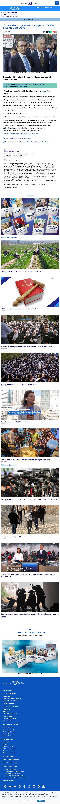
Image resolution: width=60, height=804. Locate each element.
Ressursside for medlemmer (10, 751)
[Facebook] (5, 786)
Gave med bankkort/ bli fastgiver (15, 771)
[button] (47, 32)
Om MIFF (5, 744)
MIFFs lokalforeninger (9, 746)
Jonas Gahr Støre (43, 142)
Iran (41, 120)
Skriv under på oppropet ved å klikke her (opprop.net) (21, 134)
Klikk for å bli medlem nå (45, 8)
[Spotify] (34, 786)
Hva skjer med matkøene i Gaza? (13, 537)
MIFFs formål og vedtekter (10, 748)
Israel (44, 91)
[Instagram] (20, 786)
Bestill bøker (30, 196)
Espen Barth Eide (32, 142)
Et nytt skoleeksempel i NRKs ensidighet (15, 422)
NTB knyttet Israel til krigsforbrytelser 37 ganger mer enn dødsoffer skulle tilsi (29, 499)
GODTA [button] (41, 800)
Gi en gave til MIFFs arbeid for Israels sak (30, 632)
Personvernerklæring (9, 753)
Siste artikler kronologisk (9, 729)
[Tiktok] (24, 786)
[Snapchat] (39, 786)
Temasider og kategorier (9, 731)
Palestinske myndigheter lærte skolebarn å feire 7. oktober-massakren (26, 347)
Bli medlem (6, 742)
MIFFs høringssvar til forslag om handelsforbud (18, 309)
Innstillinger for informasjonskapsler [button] (25, 800)
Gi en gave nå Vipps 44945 (15, 8)
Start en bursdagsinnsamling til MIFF (16, 777)
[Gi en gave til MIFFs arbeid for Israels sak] (30, 628)
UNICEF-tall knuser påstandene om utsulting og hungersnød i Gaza (25, 460)
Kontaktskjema (11, 693)
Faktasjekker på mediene (9, 736)
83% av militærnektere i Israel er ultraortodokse (18, 384)
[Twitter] (10, 786)
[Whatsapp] (29, 786)
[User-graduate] (43, 786)
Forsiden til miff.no (8, 727)
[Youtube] (15, 786)
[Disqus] (30, 168)
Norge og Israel (26, 138)
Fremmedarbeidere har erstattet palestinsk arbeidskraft (21, 271)
